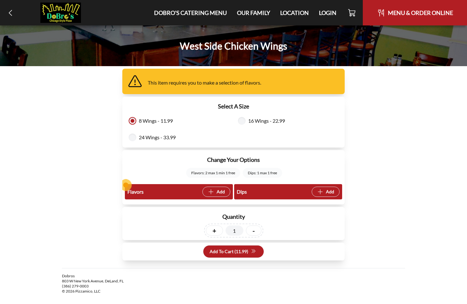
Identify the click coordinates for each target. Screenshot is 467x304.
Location (294, 12)
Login (327, 12)
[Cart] (352, 12)
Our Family (253, 12)
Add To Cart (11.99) (229, 251)
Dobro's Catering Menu (190, 12)
